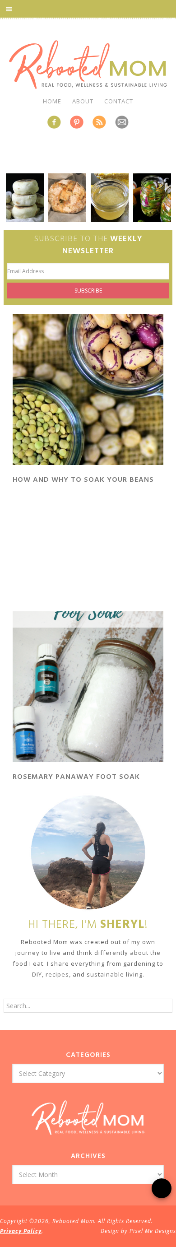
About (82, 101)
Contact (118, 101)
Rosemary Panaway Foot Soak (76, 777)
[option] (19, 197)
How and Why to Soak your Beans (83, 480)
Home (52, 101)
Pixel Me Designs (153, 1231)
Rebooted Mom (88, 64)
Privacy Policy (21, 1231)
